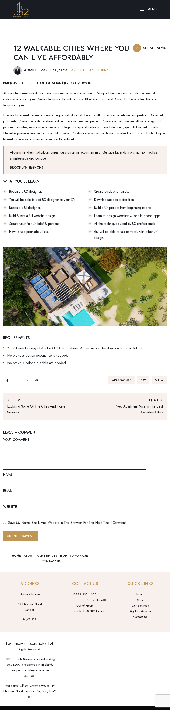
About (29, 556)
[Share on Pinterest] (36, 380)
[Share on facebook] (7, 380)
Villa (159, 380)
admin (30, 70)
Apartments (121, 380)
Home (16, 556)
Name (7, 474)
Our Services (47, 556)
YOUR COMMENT (16, 439)
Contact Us (51, 561)
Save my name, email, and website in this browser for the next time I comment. (67, 522)
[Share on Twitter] (17, 380)
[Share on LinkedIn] (27, 380)
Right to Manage (74, 556)
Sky (143, 380)
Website (10, 506)
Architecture (83, 70)
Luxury (102, 70)
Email (7, 490)
